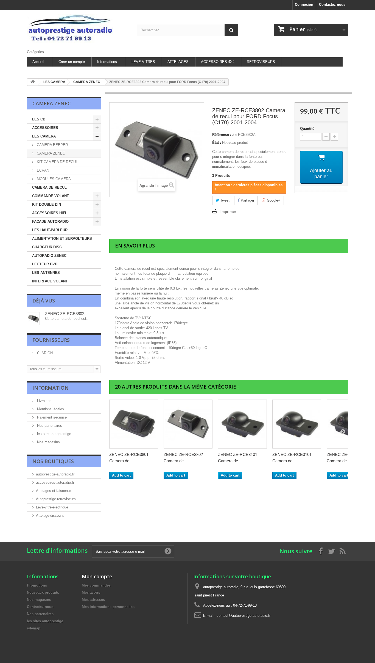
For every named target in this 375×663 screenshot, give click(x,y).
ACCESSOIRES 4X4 (217, 62)
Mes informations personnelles (108, 607)
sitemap (33, 628)
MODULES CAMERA (53, 179)
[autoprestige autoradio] (77, 28)
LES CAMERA (44, 136)
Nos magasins (48, 442)
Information (50, 387)
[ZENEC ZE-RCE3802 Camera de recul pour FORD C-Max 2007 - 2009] (188, 424)
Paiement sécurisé (51, 417)
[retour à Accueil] (32, 82)
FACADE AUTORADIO (50, 221)
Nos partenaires (49, 425)
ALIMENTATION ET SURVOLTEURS (62, 238)
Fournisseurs (51, 340)
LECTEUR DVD (44, 264)
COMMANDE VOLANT (50, 196)
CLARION (44, 353)
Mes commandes (96, 585)
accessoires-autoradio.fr (55, 482)
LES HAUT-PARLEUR (50, 230)
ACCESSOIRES (45, 128)
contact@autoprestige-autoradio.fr (243, 616)
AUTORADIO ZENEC (49, 256)
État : (216, 143)
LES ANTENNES (46, 273)
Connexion (304, 4)
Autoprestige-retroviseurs (56, 499)
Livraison (43, 401)
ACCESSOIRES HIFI (49, 213)
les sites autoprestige (53, 434)
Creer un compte (71, 62)
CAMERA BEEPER (52, 145)
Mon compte (97, 576)
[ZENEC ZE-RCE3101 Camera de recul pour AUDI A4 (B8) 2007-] (296, 424)
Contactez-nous (332, 4)
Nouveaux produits (43, 592)
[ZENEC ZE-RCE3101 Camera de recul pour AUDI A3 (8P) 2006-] (242, 424)
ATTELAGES (178, 62)
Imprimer (228, 212)
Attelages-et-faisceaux (54, 491)
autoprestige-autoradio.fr (55, 474)
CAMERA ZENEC (50, 153)
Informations (107, 62)
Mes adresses (93, 600)
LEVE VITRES (143, 62)
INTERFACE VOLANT (50, 281)
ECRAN (42, 170)
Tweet (224, 200)
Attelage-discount (50, 515)
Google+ (273, 200)
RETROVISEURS (261, 62)
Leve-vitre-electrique (52, 507)
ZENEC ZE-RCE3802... (66, 313)
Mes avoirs (91, 592)
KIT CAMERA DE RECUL (57, 162)
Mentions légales (50, 409)
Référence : (221, 135)
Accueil (38, 62)
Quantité (307, 128)
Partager (247, 200)
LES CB (38, 119)
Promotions (37, 585)
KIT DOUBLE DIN (46, 204)
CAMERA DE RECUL (49, 187)
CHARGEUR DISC (47, 247)
